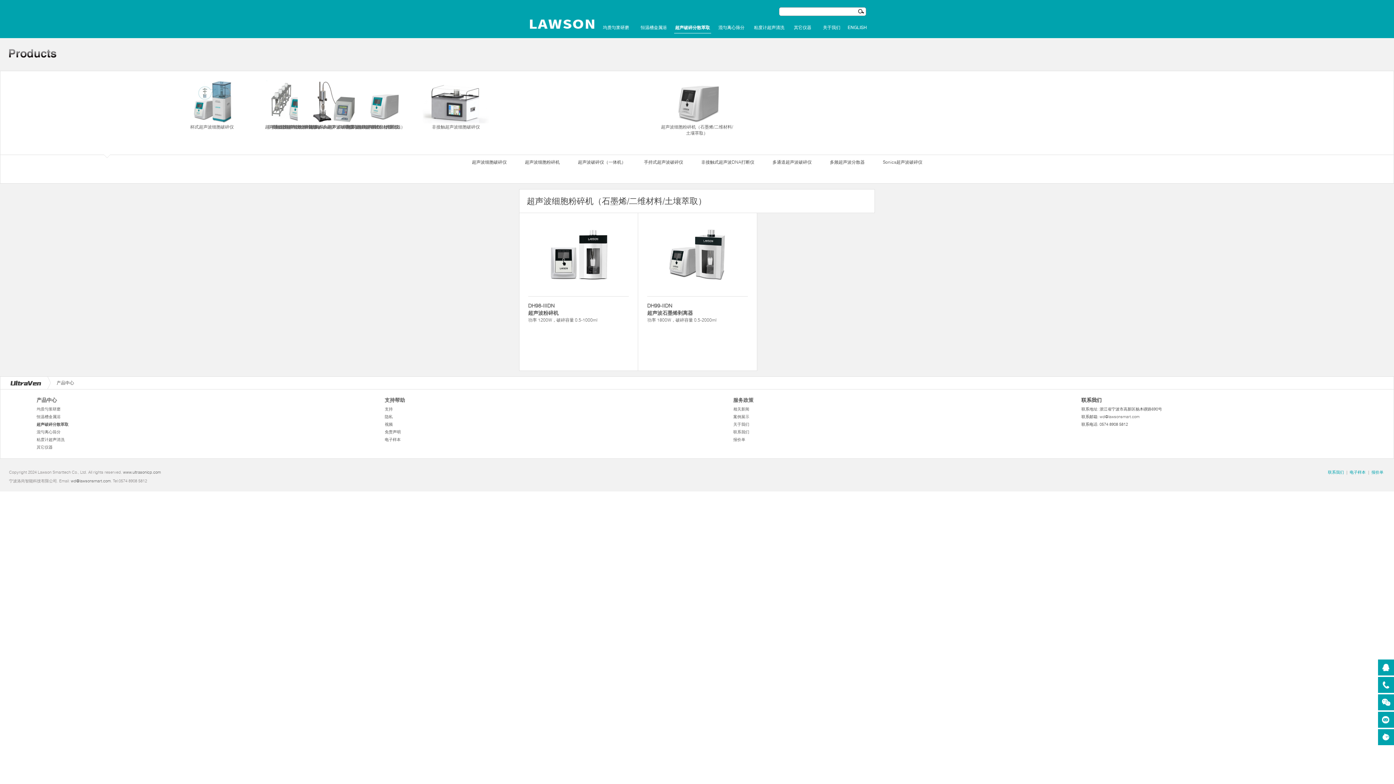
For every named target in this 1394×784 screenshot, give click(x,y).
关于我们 (831, 27)
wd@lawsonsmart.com (1120, 416)
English (857, 27)
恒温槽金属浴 (654, 27)
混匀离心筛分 (731, 27)
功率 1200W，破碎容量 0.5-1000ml (563, 312)
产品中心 (47, 400)
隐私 (389, 416)
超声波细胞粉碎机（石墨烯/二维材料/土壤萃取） (697, 130)
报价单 (739, 439)
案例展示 (741, 416)
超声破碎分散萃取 (692, 27)
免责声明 (393, 431)
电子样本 (393, 439)
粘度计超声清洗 (769, 27)
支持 (389, 409)
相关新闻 (741, 409)
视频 (389, 424)
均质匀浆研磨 (616, 27)
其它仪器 (802, 27)
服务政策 (743, 400)
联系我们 (741, 431)
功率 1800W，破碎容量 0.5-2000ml (682, 312)
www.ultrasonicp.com (142, 472)
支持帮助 (395, 400)
